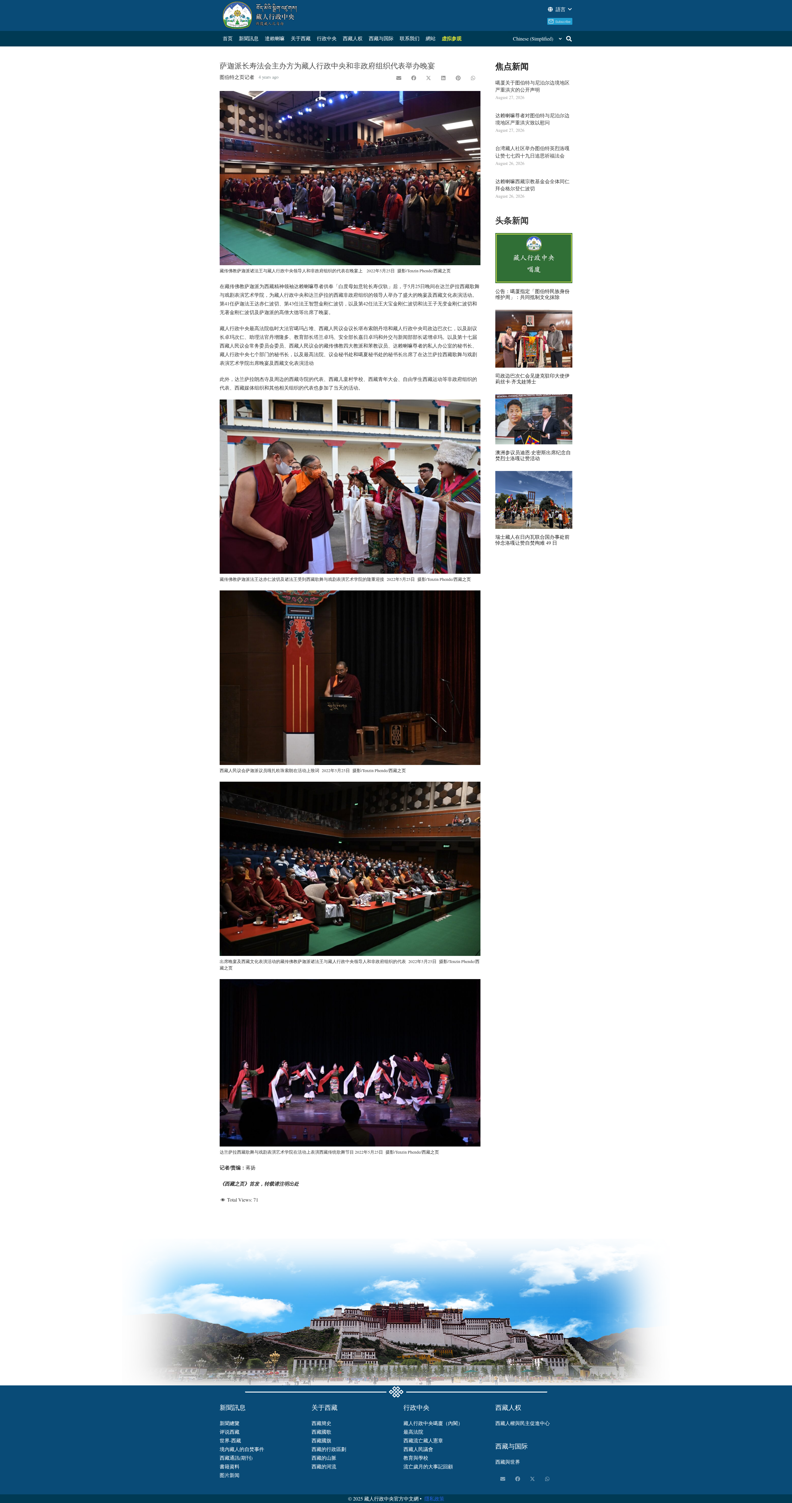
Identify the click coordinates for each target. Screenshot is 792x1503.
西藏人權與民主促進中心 (522, 1423)
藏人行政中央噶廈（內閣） (433, 1423)
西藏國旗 (321, 1440)
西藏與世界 (507, 1461)
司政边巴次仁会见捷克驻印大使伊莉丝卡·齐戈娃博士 (532, 378)
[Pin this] (458, 78)
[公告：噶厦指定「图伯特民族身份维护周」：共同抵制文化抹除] (533, 258)
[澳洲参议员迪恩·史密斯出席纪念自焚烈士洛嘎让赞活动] (533, 419)
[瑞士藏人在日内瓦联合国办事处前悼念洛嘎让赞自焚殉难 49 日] (533, 500)
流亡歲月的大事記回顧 (428, 1466)
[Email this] (398, 78)
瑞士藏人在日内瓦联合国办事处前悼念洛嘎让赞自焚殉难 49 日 (532, 539)
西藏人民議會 (418, 1449)
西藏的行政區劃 (329, 1449)
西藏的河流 (324, 1466)
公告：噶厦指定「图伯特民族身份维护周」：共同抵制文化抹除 (532, 294)
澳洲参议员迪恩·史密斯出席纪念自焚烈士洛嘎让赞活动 (533, 455)
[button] (559, 9)
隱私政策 (434, 1498)
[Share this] (413, 78)
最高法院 (413, 1431)
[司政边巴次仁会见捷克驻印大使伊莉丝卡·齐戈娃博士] (533, 339)
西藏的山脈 (324, 1457)
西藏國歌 (321, 1431)
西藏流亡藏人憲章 (423, 1440)
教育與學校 (415, 1457)
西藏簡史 (321, 1423)
